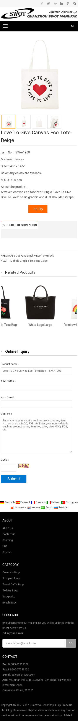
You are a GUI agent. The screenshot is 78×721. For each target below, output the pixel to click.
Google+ (55, 3)
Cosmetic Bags (11, 572)
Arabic (49, 507)
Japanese (20, 507)
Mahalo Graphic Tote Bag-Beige (28, 260)
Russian (63, 507)
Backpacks (8, 596)
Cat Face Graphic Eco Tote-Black (35, 255)
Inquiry (38, 209)
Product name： (10, 364)
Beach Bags (9, 602)
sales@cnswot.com (23, 674)
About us (7, 528)
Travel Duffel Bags (13, 584)
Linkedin (61, 3)
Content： (7, 413)
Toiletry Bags (10, 590)
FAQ (4, 546)
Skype (74, 3)
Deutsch (9, 502)
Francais (40, 502)
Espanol (25, 502)
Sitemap (7, 552)
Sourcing (7, 540)
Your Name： (8, 380)
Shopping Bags (11, 578)
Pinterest (68, 3)
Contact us (8, 534)
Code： (5, 459)
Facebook (42, 3)
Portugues (71, 502)
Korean (36, 507)
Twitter (48, 3)
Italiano (56, 502)
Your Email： (8, 397)
